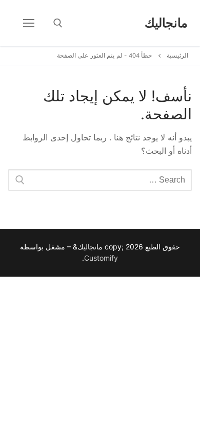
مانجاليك (166, 22)
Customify (101, 258)
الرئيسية (177, 55)
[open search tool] (58, 23)
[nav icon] (28, 23)
